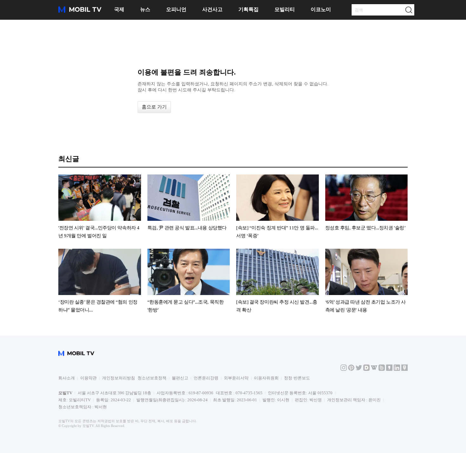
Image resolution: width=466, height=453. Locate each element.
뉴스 (145, 9)
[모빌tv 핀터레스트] (351, 369)
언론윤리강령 (206, 378)
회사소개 (66, 378)
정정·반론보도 (297, 378)
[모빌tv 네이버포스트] (404, 369)
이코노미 (321, 9)
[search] (408, 9)
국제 (119, 9)
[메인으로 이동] (79, 11)
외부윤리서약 (236, 378)
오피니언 (176, 9)
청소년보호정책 (152, 378)
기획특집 (248, 9)
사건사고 (212, 9)
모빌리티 (285, 9)
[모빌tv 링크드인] (397, 369)
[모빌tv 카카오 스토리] (389, 369)
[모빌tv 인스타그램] (343, 369)
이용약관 (88, 378)
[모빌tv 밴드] (382, 369)
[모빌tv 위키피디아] (374, 369)
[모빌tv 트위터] (359, 369)
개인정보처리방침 (118, 378)
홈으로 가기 (154, 106)
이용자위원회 (266, 378)
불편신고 (180, 378)
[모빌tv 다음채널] (366, 369)
